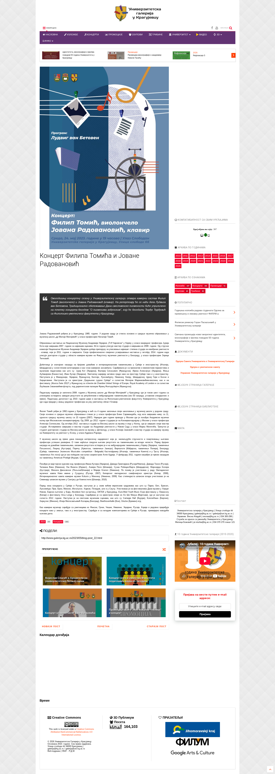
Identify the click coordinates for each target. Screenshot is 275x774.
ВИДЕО (203, 34)
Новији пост (51, 626)
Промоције (216, 285)
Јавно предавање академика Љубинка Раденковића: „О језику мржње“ (210, 56)
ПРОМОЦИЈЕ (115, 34)
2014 (207, 256)
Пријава (205, 614)
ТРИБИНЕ (157, 34)
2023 (215, 261)
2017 (230, 256)
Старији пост (156, 626)
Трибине (195, 291)
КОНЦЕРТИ (92, 34)
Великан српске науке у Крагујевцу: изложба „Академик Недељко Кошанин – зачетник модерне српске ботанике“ (146, 55)
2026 (195, 52)
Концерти (197, 285)
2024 (223, 261)
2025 (230, 261)
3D (218, 34)
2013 (200, 256)
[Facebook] (212, 28)
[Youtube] (216, 28)
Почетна (103, 626)
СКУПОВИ (137, 34)
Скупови (180, 291)
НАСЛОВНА (51, 34)
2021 (200, 261)
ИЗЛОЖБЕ (72, 34)
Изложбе (180, 285)
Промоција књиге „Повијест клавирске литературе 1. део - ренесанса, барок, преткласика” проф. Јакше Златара (80, 55)
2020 (193, 261)
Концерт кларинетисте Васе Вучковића (70, 613)
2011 (185, 256)
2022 (208, 261)
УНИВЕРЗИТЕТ (180, 34)
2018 (178, 261)
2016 (222, 256)
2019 (185, 261)
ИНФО (47, 41)
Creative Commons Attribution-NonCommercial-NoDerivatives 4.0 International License (72, 732)
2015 (215, 256)
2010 (178, 256)
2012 (192, 256)
